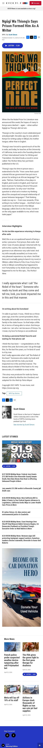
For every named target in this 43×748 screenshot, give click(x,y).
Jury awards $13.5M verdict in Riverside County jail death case (21, 489)
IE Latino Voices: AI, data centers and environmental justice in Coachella (16, 513)
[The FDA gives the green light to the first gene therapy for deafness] (31, 646)
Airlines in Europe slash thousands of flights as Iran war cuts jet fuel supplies (30, 704)
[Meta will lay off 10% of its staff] (12, 689)
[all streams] (40, 745)
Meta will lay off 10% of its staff (11, 699)
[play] (3, 745)
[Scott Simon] (6, 412)
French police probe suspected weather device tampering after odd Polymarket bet (12, 661)
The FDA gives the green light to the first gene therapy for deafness (31, 660)
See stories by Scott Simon (24, 424)
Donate (36, 3)
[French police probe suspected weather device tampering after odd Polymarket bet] (12, 646)
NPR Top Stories (14, 393)
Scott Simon (13, 35)
